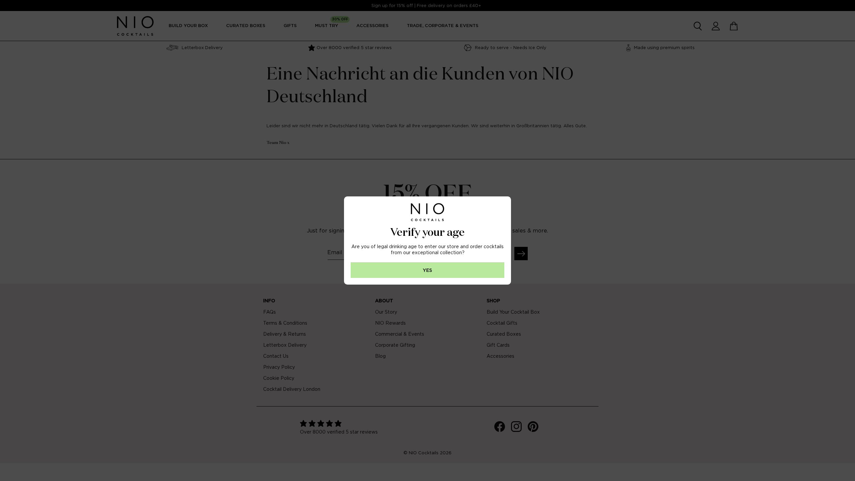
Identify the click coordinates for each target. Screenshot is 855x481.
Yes (427, 270)
